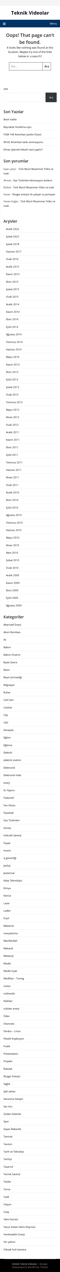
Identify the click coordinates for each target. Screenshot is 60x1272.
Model (7, 963)
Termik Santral (12, 1174)
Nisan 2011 (12, 477)
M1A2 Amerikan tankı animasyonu (23, 142)
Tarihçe (8, 1159)
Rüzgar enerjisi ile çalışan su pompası (33, 194)
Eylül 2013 (12, 379)
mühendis (9, 993)
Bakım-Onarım (12, 654)
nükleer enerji (11, 1008)
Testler (7, 1181)
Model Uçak (10, 971)
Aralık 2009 (12, 575)
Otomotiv (9, 1023)
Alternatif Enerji (12, 624)
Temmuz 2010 (14, 522)
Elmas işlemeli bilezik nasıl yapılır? (23, 149)
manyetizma (11, 933)
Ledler (7, 910)
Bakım (7, 647)
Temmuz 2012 (14, 402)
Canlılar (8, 707)
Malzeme (9, 925)
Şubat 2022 (12, 236)
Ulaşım (8, 1204)
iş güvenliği (10, 858)
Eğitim (7, 737)
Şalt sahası (10, 1091)
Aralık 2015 (12, 266)
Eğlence (8, 745)
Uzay (6, 1211)
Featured (9, 797)
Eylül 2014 (12, 326)
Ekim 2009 (12, 590)
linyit (6, 918)
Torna (7, 1189)
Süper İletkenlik (12, 1129)
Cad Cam (9, 699)
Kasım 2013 (13, 364)
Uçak (6, 1196)
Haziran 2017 (14, 251)
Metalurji (9, 955)
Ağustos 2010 (14, 515)
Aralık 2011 (12, 432)
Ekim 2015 (12, 281)
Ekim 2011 (12, 447)
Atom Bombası (12, 632)
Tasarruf (8, 1166)
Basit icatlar (10, 119)
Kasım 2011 (13, 439)
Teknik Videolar (30, 12)
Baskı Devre (10, 662)
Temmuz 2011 (14, 462)
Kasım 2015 (13, 274)
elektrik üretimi (12, 760)
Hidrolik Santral (12, 835)
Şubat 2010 (12, 560)
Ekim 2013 (12, 372)
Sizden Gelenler (12, 1114)
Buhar (7, 692)
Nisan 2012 (12, 417)
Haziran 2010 (14, 530)
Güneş (7, 828)
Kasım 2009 (13, 582)
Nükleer (8, 1001)
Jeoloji (7, 865)
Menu (53, 23)
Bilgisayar (9, 685)
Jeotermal (9, 873)
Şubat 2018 (12, 244)
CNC (6, 722)
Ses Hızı (8, 1106)
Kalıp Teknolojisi (13, 880)
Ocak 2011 (12, 485)
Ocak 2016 (12, 259)
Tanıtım (8, 1144)
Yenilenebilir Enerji (14, 1234)
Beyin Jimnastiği (13, 677)
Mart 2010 (12, 552)
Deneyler (9, 730)
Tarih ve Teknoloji (14, 1151)
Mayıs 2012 (12, 409)
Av (5, 639)
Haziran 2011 (14, 470)
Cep (6, 715)
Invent (7, 850)
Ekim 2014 (12, 319)
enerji (7, 782)
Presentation (11, 1053)
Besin (7, 669)
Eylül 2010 (12, 507)
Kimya (7, 888)
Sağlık (7, 1084)
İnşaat (7, 843)
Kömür (7, 895)
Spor (6, 1121)
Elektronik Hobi (12, 775)
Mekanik (8, 948)
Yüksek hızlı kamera (15, 1249)
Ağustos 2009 (14, 605)
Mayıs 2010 (12, 537)
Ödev (7, 1016)
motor (7, 986)
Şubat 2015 (12, 289)
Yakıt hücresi (11, 1219)
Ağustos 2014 (14, 334)
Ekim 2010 (12, 500)
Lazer (7, 903)
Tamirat (8, 1136)
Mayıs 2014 (12, 357)
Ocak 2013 (12, 394)
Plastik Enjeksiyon (14, 1038)
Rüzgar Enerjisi (12, 1076)
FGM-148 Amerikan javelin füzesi (22, 134)
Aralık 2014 (12, 304)
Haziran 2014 (14, 349)
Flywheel (9, 812)
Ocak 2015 (12, 296)
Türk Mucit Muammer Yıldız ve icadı (33, 187)
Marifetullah (10, 940)
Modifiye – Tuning (14, 978)
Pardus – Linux (12, 1031)
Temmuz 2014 (14, 342)
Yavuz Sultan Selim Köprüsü (19, 1227)
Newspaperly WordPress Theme (30, 1267)
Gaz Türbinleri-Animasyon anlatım (32, 180)
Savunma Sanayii (13, 1098)
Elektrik (8, 752)
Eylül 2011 (12, 454)
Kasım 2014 (13, 311)
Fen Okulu (9, 805)
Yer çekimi (9, 1241)
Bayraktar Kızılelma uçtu (17, 127)
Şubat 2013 (12, 387)
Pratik (7, 1046)
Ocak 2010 (12, 567)
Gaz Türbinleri (12, 820)
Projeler (8, 1061)
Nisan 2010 (12, 545)
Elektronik (9, 767)
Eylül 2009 (12, 597)
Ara (6, 89)
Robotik (8, 1068)
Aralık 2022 (12, 229)
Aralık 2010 (12, 492)
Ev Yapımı (9, 790)
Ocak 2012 (12, 424)
